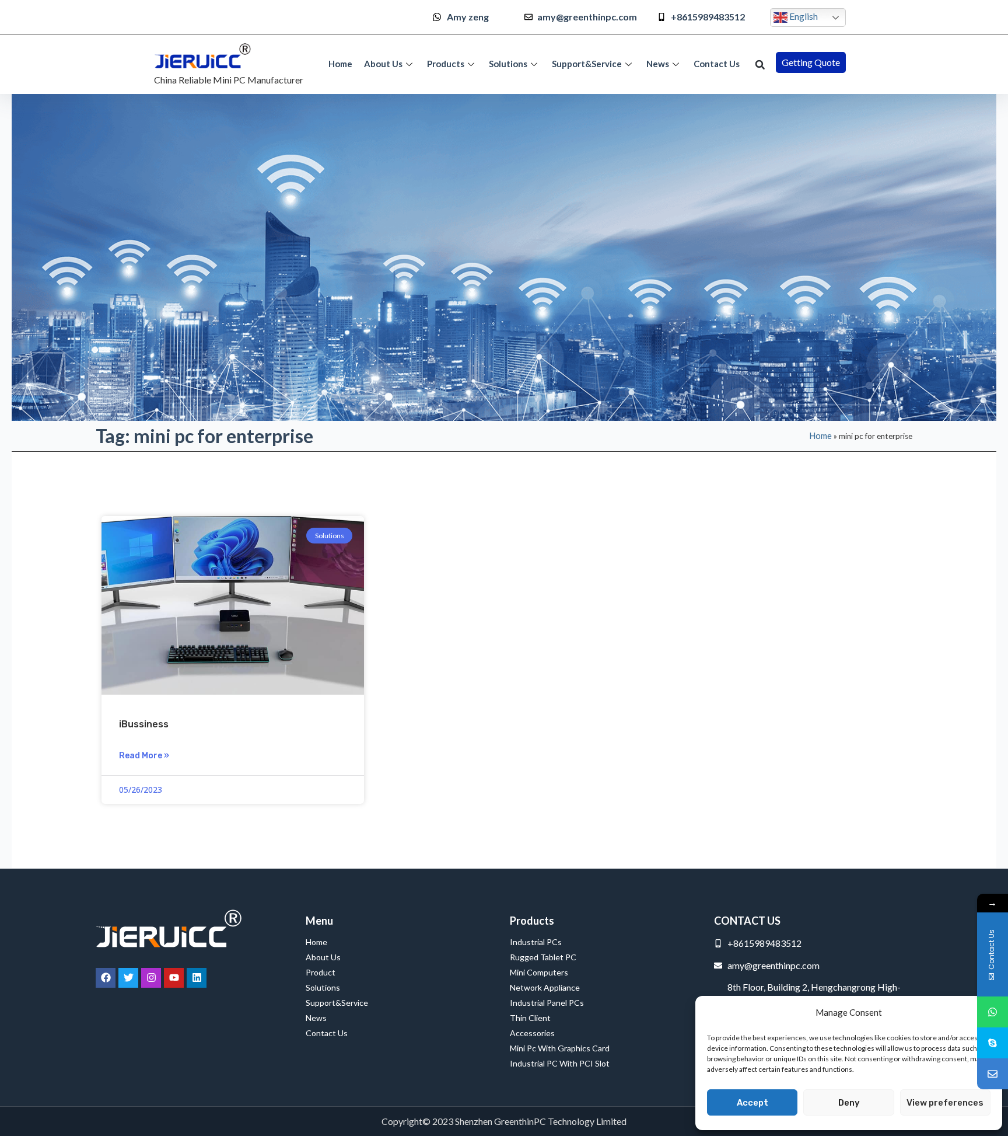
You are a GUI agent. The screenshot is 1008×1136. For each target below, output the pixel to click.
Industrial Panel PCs (547, 1003)
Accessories (532, 1033)
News (657, 63)
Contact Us (717, 63)
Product (320, 972)
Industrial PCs (536, 942)
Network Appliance (545, 987)
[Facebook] (106, 978)
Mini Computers (539, 972)
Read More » (144, 756)
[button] (760, 65)
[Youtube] (174, 978)
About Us (383, 63)
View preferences (945, 1102)
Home (340, 63)
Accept (752, 1102)
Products (445, 63)
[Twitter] (128, 978)
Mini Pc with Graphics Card (560, 1048)
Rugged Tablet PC (543, 957)
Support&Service (587, 63)
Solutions (508, 63)
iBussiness (144, 724)
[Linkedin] (196, 978)
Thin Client (530, 1018)
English (803, 16)
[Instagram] (151, 978)
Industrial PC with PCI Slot (560, 1063)
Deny (849, 1102)
